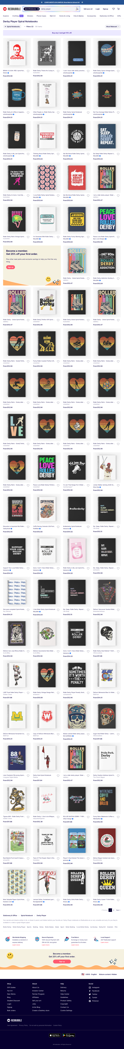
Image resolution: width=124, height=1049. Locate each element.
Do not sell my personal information (40, 1025)
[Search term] (77, 9)
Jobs (34, 1004)
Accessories (91, 16)
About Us (35, 987)
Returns (63, 991)
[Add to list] (28, 71)
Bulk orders (11, 1010)
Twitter (94, 994)
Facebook (95, 991)
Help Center (64, 994)
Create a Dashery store (40, 1010)
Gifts (119, 16)
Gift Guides (11, 987)
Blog (8, 997)
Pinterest (95, 1001)
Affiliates (35, 997)
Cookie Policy (57, 1025)
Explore (6, 16)
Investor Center (38, 991)
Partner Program (38, 994)
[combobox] (51, 9)
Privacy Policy (23, 1025)
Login (9, 1004)
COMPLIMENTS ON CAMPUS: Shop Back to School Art (62, 2)
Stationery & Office (107, 16)
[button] (62, 2)
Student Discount (13, 1001)
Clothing (17, 16)
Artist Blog (36, 1007)
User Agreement (12, 1025)
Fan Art (10, 991)
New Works (11, 994)
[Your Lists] (113, 9)
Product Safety (65, 1001)
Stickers (30, 16)
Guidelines (64, 997)
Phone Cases (41, 16)
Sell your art (36, 1001)
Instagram (95, 987)
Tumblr (94, 997)
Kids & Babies (79, 16)
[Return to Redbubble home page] (12, 9)
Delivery (63, 987)
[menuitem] (6, 16)
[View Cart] (118, 9)
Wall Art (53, 16)
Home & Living (64, 16)
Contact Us (64, 1007)
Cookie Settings (66, 1010)
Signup (9, 1007)
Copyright (64, 1004)
